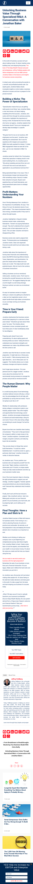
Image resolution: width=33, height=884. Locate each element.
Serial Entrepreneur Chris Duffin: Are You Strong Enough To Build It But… (16, 822)
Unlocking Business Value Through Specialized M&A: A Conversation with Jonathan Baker (17, 753)
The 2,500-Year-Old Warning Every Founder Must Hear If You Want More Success (15, 854)
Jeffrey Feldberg (17, 679)
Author (5, 675)
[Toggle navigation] (28, 3)
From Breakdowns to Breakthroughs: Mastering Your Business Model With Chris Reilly (16, 745)
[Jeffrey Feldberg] (7, 682)
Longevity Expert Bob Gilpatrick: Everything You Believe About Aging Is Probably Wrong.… (16, 790)
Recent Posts (12, 675)
